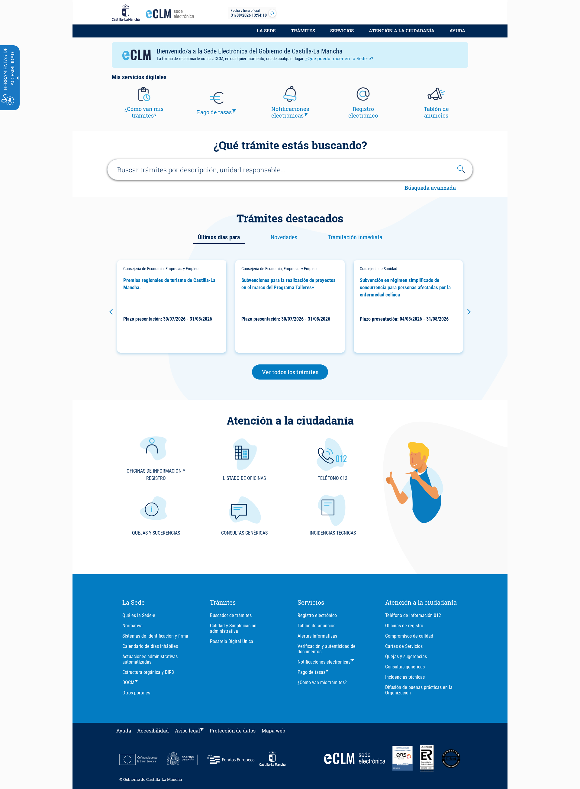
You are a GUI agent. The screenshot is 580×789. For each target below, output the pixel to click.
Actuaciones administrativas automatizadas (150, 659)
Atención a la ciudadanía (401, 30)
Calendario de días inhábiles (150, 646)
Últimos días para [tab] (219, 237)
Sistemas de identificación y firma (155, 636)
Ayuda (457, 30)
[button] (110, 311)
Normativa (132, 626)
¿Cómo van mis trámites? (322, 682)
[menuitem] (266, 33)
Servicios (342, 30)
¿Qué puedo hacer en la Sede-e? (339, 58)
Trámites (303, 30)
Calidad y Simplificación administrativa (233, 628)
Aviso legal (187, 730)
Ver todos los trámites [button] (295, 372)
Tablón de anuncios (316, 626)
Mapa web (273, 730)
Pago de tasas (311, 672)
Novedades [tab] (284, 237)
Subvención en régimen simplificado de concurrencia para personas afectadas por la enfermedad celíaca (405, 287)
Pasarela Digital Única (231, 641)
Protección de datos (233, 730)
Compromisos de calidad (409, 636)
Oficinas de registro (404, 626)
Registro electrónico (317, 615)
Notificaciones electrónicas (324, 662)
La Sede (266, 30)
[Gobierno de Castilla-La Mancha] (126, 13)
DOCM (128, 682)
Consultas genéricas (405, 667)
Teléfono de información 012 (413, 615)
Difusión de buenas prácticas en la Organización (419, 690)
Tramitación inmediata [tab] (355, 237)
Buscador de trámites (231, 615)
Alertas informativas (317, 636)
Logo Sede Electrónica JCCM (171, 15)
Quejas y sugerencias (406, 656)
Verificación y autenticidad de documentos (327, 649)
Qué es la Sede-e (138, 615)
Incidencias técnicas (405, 677)
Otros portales (136, 693)
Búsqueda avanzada (430, 188)
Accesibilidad (153, 730)
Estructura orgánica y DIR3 (148, 672)
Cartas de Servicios (404, 646)
